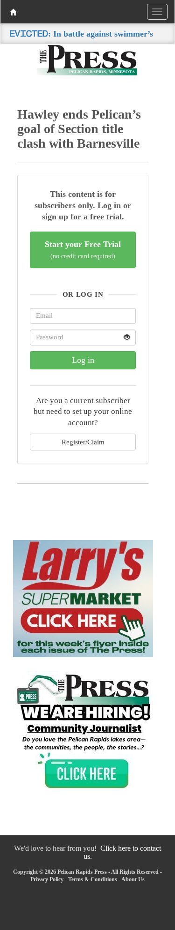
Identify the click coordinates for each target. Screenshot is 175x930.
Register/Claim (83, 442)
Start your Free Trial (83, 250)
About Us (133, 879)
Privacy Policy (46, 879)
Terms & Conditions (92, 879)
